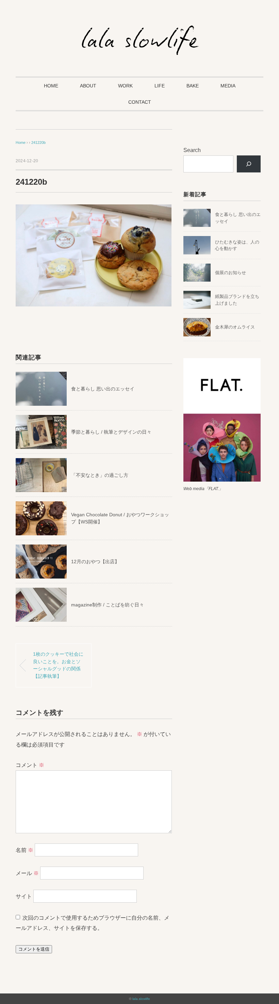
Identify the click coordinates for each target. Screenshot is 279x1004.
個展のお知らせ (230, 272)
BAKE (192, 85)
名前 (24, 850)
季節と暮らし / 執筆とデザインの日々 (111, 432)
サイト (24, 896)
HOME (51, 85)
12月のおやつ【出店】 (95, 561)
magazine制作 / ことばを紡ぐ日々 (107, 604)
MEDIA (227, 85)
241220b (38, 142)
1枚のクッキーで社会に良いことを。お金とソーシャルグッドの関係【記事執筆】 (58, 665)
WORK (125, 85)
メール (27, 873)
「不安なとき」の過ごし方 (99, 475)
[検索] (249, 163)
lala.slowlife (141, 999)
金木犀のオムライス (235, 327)
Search (192, 150)
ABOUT (88, 85)
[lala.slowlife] (139, 29)
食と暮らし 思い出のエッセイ (102, 388)
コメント (30, 765)
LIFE (159, 85)
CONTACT (139, 102)
